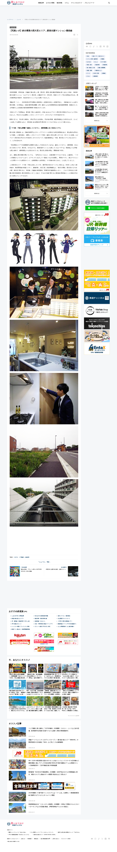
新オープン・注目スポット (98, 56)
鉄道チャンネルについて (12, 838)
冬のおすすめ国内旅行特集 (41, 615)
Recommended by (71, 715)
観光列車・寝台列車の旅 (41, 618)
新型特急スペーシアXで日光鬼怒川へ (67, 623)
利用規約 (29, 838)
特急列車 (105, 64)
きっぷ (96, 61)
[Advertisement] (58, 12)
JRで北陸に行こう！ (17, 623)
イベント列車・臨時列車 (92, 58)
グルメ (88, 76)
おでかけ (89, 61)
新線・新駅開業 (101, 67)
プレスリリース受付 (65, 838)
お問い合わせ (56, 838)
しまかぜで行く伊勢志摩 (18, 615)
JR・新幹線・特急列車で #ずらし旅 (20, 621)
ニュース (19, 19)
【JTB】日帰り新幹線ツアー (65, 621)
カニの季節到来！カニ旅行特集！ (66, 626)
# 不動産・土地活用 (24, 557)
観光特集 (59, 3)
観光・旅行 (89, 64)
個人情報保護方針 (45, 838)
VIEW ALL (97, 120)
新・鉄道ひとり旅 (91, 67)
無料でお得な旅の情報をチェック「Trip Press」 (69, 832)
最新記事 (41, 3)
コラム (67, 3)
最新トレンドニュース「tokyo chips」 (18, 832)
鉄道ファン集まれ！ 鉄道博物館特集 (21, 629)
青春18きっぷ (98, 70)
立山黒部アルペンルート (64, 618)
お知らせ (23, 838)
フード (88, 73)
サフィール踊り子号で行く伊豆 (42, 626)
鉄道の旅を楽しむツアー (18, 618)
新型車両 (96, 76)
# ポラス (16, 557)
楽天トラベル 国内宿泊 (64, 615)
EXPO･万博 (96, 73)
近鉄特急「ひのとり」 (40, 621)
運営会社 (36, 838)
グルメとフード (89, 3)
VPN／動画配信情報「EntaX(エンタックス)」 (19, 834)
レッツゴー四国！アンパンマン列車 (20, 626)
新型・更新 (89, 70)
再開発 (102, 58)
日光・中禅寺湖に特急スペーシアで (44, 623)
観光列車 (97, 64)
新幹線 (104, 73)
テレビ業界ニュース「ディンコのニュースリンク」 (42, 832)
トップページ (10, 19)
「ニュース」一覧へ (44, 562)
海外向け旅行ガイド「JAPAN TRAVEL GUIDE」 (45, 834)
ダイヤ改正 (103, 61)
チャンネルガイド (76, 3)
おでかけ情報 (50, 3)
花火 (88, 56)
